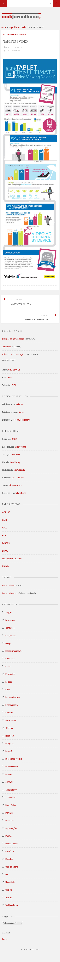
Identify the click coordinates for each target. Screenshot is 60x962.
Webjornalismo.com (10, 593)
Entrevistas (10, 674)
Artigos (8, 612)
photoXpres (21, 493)
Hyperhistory (15, 462)
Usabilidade (10, 882)
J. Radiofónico (11, 789)
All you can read (15, 485)
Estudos (8, 681)
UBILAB (5, 566)
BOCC (14, 438)
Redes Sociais (11, 843)
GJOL (4, 527)
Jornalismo (7, 346)
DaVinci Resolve (23, 419)
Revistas (9, 859)
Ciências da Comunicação (13, 338)
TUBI (13, 385)
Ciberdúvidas (20, 446)
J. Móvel (9, 781)
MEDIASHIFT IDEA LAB (12, 558)
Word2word (15, 454)
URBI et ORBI (14, 369)
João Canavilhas (13, 51)
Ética (7, 689)
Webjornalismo (8, 585)
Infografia (9, 743)
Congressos (10, 635)
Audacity (19, 404)
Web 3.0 (8, 897)
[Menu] (3, 3)
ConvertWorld (18, 477)
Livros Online (10, 805)
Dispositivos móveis (17, 27)
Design (8, 643)
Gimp (21, 412)
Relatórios (9, 851)
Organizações (11, 828)
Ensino (8, 666)
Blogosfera (10, 620)
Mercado (9, 812)
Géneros (9, 728)
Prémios (8, 835)
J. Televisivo (10, 797)
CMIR (4, 520)
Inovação (9, 751)
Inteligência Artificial (13, 758)
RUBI (10, 377)
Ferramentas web (12, 697)
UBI (6, 874)
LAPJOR (5, 550)
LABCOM (6, 543)
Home (3, 27)
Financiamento (11, 704)
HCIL (4, 535)
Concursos (10, 627)
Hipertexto (9, 735)
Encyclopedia (19, 469)
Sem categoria (11, 866)
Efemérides (10, 658)
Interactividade (11, 766)
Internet (8, 774)
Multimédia (10, 820)
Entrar (4, 939)
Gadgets (9, 712)
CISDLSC (6, 512)
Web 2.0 (8, 889)
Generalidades (11, 720)
